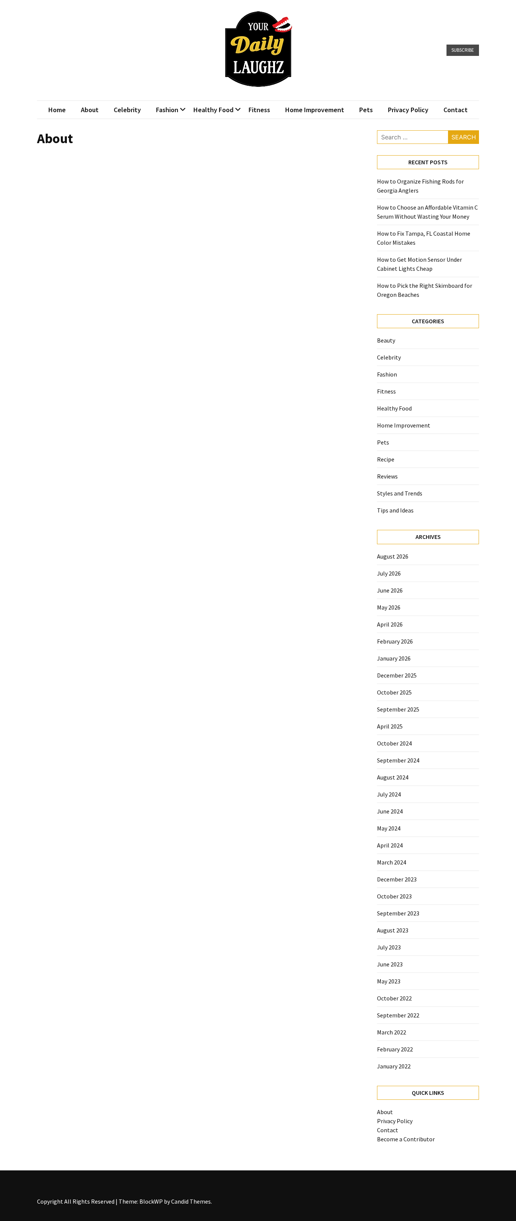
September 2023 (398, 913)
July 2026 (389, 573)
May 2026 (388, 607)
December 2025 (397, 675)
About (90, 109)
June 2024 (390, 811)
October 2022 (394, 998)
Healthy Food (213, 109)
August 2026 (392, 556)
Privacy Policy (408, 109)
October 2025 (394, 692)
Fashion (167, 109)
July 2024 (389, 794)
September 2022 (398, 1015)
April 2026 (390, 624)
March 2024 (391, 862)
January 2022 (394, 1066)
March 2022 (391, 1032)
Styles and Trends (399, 493)
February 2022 (395, 1049)
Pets (366, 109)
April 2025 (390, 726)
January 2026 (394, 658)
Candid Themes (191, 1201)
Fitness (259, 109)
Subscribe (462, 50)
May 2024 (388, 828)
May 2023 (388, 981)
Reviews (387, 476)
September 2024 (398, 760)
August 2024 (392, 777)
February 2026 (395, 641)
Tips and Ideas (395, 510)
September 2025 (398, 709)
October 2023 (394, 896)
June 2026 (390, 590)
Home (57, 109)
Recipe (385, 459)
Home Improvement (314, 109)
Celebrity (127, 109)
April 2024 (390, 845)
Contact (455, 109)
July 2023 (389, 947)
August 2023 (392, 930)
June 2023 (390, 964)
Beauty (386, 340)
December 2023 (397, 879)
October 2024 (394, 743)
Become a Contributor (406, 1139)
